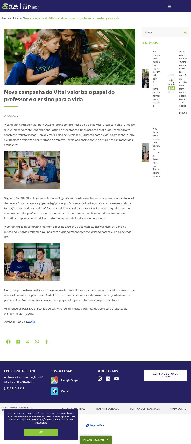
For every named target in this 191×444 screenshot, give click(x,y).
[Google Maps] (54, 380)
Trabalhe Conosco (107, 408)
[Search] (186, 32)
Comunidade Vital (73, 408)
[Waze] (54, 391)
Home (6, 18)
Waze (64, 391)
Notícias (17, 18)
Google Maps (69, 380)
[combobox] (162, 32)
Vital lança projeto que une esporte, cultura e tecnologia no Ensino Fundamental (156, 152)
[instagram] (99, 378)
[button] (170, 6)
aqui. (32, 321)
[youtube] (116, 378)
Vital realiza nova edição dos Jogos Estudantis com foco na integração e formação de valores (156, 78)
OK (41, 432)
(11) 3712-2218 (14, 388)
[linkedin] (108, 378)
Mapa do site (178, 408)
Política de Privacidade (145, 408)
